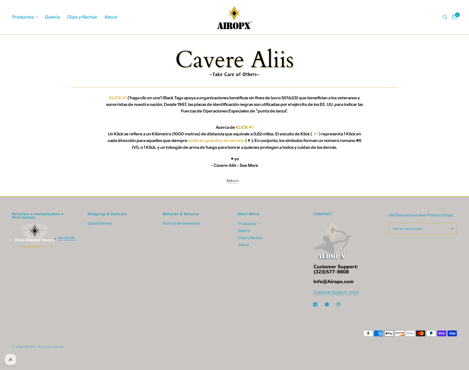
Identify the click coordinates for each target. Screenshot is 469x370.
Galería (52, 17)
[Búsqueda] (445, 17)
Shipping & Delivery (107, 214)
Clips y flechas (82, 17)
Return (233, 181)
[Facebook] (318, 304)
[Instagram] (341, 304)
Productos (23, 17)
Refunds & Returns (181, 214)
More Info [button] (66, 238)
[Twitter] (330, 304)
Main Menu (249, 214)
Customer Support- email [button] (336, 292)
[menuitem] (26, 17)
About (110, 17)
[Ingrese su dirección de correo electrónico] (452, 229)
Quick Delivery (99, 223)
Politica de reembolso (181, 223)
